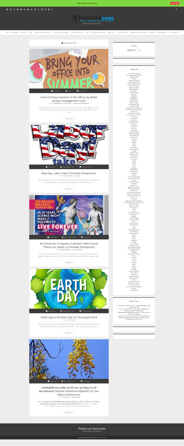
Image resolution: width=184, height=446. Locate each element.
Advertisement (134, 77)
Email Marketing (134, 132)
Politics (134, 211)
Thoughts (134, 252)
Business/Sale (123, 32)
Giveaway (134, 147)
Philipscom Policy (134, 204)
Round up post (134, 223)
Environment (71, 320)
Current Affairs (68, 176)
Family (134, 140)
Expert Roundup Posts (42, 32)
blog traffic (134, 94)
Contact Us (134, 111)
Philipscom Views (134, 206)
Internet (134, 175)
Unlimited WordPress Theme (86, 437)
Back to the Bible (134, 87)
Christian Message (134, 104)
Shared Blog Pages (133, 230)
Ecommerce (134, 125)
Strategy (133, 242)
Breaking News (134, 101)
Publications (134, 214)
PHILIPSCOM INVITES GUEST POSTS (134, 202)
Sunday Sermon (134, 245)
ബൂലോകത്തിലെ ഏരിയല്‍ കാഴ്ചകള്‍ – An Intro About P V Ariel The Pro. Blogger (134, 313)
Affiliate (134, 79)
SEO (87, 32)
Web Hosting (134, 273)
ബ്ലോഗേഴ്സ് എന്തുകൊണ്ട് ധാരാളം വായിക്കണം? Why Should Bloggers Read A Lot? (134, 318)
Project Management (134, 213)
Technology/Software (61, 32)
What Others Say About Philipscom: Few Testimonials (134, 316)
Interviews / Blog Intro (138, 32)
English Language (134, 134)
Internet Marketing (134, 177)
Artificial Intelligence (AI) (134, 84)
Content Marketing (134, 113)
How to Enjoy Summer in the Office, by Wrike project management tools (69, 69)
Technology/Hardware (133, 247)
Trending (134, 261)
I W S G (134, 165)
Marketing (134, 190)
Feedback (134, 142)
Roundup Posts (133, 225)
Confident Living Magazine (134, 109)
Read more (70, 118)
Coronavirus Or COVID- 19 (134, 115)
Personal (152, 32)
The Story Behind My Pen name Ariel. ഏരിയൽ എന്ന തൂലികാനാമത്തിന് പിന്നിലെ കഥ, (134, 310)
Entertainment (134, 135)
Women (134, 280)
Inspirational (67, 103)
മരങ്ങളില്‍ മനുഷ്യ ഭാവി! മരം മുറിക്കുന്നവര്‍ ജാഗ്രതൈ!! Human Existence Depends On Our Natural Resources (69, 359)
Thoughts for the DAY (134, 254)
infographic (134, 168)
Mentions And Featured (134, 195)
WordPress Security (134, 283)
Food (134, 144)
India (30, 32)
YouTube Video (134, 290)
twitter (134, 264)
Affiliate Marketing (134, 80)
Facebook (134, 139)
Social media (134, 232)
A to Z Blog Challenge (134, 73)
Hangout (133, 159)
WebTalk (133, 275)
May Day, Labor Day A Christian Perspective (69, 145)
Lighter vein (134, 185)
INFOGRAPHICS (162, 32)
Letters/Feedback (134, 182)
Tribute (134, 262)
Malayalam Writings (98, 32)
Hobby (134, 163)
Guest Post (112, 32)
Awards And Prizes (134, 85)
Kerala (134, 180)
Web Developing (134, 271)
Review (134, 221)
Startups (133, 237)
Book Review (134, 99)
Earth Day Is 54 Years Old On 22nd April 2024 (69, 289)
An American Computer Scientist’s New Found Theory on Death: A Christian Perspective (69, 215)
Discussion (134, 123)
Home (7, 32)
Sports (134, 235)
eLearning (134, 130)
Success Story (134, 244)
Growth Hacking (134, 154)
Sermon (134, 228)
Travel (134, 259)
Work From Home (134, 285)
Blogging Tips (134, 97)
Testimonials (134, 250)
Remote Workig (134, 218)
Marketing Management (134, 192)
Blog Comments (133, 92)
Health (134, 161)
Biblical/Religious (66, 250)
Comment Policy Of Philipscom (134, 108)
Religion (23, 32)
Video (134, 266)
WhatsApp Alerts (134, 278)
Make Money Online (134, 187)
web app (133, 269)
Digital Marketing (134, 122)
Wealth (134, 268)
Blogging (15, 32)
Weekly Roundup (134, 276)
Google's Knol (134, 152)
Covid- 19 (134, 116)
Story (134, 238)
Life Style (134, 183)
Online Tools (134, 197)
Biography (134, 91)
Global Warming (134, 149)
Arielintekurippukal (133, 82)
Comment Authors (77, 32)
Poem (134, 209)
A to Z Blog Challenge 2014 (134, 75)
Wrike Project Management (81, 103)
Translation (134, 257)
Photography (174, 32)
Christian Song (134, 106)
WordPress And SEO (134, 281)
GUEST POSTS (134, 158)
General (77, 176)
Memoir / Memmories (134, 194)
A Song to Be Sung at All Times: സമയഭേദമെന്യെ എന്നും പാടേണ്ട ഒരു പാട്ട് (133, 306)
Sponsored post (134, 233)
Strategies (134, 240)
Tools (134, 256)
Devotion (134, 120)
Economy (134, 127)
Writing (134, 288)
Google (134, 151)
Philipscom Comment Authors (133, 201)
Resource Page (134, 220)
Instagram (134, 173)
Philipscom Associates (92, 428)
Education (66, 397)
